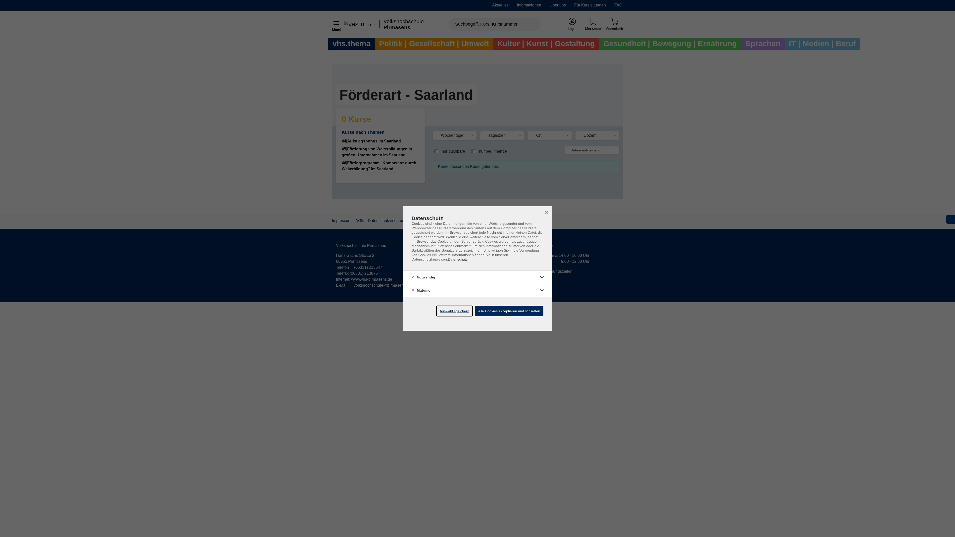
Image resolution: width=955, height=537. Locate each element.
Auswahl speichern (454, 311)
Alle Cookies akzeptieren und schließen (509, 311)
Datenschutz (458, 259)
